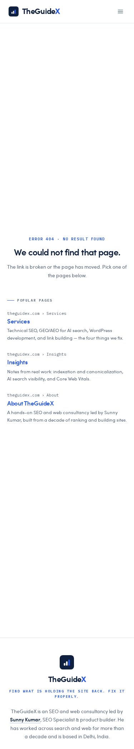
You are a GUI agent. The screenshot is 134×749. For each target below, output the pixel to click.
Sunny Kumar (25, 719)
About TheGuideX (30, 403)
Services (18, 321)
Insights (17, 362)
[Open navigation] (120, 11)
